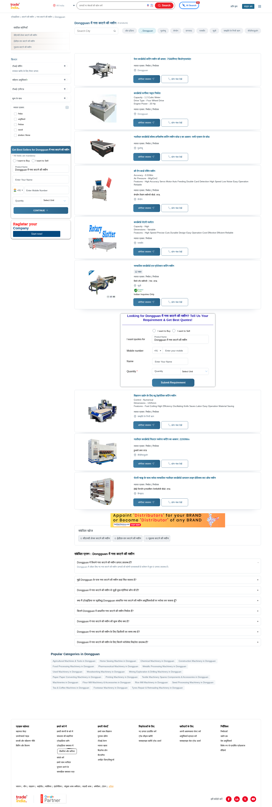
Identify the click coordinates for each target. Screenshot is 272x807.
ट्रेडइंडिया (15, 17)
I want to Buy (164, 331)
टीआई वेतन (102, 741)
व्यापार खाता (102, 745)
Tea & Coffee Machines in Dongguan (71, 687)
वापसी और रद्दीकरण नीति (25, 741)
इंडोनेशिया (58, 786)
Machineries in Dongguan (65, 682)
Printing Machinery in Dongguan (122, 677)
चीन (24, 786)
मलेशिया (48, 786)
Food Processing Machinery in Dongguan (73, 666)
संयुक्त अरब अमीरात (72, 786)
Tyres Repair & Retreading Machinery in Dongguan (157, 687)
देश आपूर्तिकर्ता (226, 741)
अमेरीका (97, 786)
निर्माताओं (224, 731)
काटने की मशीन (28, 17)
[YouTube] (253, 799)
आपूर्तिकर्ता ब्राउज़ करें (188, 736)
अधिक (111, 786)
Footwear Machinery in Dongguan (111, 687)
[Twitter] (245, 799)
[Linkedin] (237, 799)
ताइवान (31, 786)
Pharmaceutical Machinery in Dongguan (118, 666)
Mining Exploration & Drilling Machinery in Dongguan (155, 671)
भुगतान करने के (63, 767)
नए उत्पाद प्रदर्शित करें (147, 731)
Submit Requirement (173, 382)
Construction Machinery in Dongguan (197, 661)
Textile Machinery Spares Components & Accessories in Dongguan (175, 677)
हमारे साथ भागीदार (64, 762)
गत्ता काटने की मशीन (44, 17)
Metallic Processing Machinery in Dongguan (164, 666)
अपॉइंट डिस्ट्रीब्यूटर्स (106, 759)
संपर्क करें (60, 757)
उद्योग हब (224, 736)
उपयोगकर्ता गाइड (22, 736)
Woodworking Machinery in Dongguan (106, 671)
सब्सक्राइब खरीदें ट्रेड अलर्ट (150, 741)
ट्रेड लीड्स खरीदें (146, 736)
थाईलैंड (40, 786)
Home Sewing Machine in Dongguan (118, 661)
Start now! (36, 234)
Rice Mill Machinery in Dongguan (151, 682)
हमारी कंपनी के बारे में (65, 731)
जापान (18, 786)
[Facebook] (228, 799)
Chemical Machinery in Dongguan (157, 661)
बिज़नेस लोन (102, 750)
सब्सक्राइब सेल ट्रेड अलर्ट (190, 741)
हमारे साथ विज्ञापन (105, 731)
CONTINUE (39, 210)
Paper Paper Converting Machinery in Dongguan (77, 677)
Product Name (160, 337)
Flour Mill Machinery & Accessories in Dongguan (107, 682)
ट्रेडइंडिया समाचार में (65, 745)
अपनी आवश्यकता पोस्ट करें (190, 731)
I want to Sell (183, 331)
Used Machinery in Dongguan (67, 671)
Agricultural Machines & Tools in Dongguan (74, 661)
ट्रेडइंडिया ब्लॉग (63, 741)
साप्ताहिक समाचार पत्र (65, 771)
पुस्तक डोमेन (103, 736)
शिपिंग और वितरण (23, 745)
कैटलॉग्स (101, 755)
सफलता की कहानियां (65, 736)
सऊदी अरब (86, 786)
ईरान (104, 786)
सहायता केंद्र (21, 731)
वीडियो (223, 750)
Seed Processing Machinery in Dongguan (192, 682)
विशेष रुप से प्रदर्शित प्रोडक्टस (233, 745)
